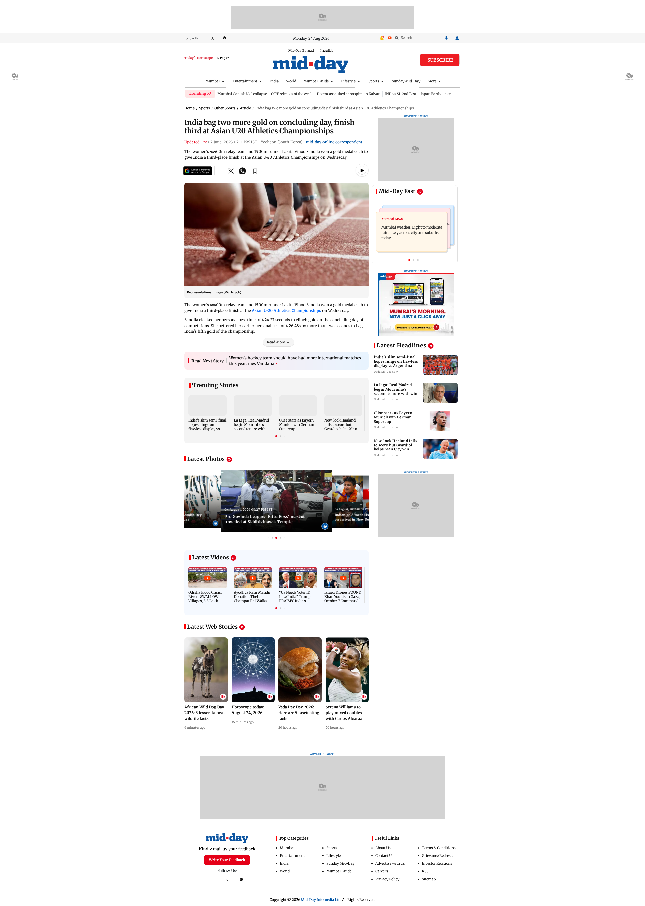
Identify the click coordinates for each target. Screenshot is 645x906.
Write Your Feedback (227, 860)
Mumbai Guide (316, 81)
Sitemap (429, 879)
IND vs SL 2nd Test (400, 94)
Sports (373, 81)
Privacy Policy (387, 879)
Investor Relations (437, 863)
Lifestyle (348, 81)
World (291, 81)
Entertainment (245, 81)
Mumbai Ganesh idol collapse (242, 94)
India (274, 81)
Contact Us (384, 855)
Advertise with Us (390, 863)
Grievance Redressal (439, 855)
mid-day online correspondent (334, 142)
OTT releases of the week (292, 94)
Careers (381, 871)
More (432, 81)
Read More (276, 342)
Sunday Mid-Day (406, 81)
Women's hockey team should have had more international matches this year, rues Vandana (295, 360)
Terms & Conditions (439, 848)
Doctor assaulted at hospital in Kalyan (348, 94)
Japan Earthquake (436, 94)
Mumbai (212, 81)
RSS (425, 871)
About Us (383, 848)
